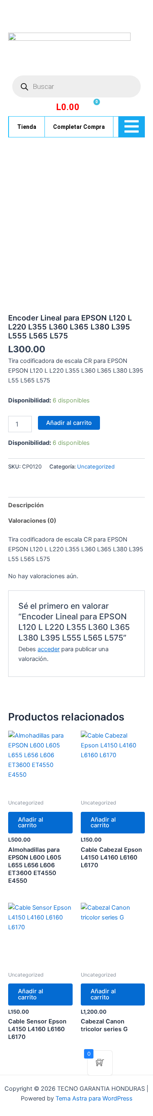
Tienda (26, 127)
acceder (49, 649)
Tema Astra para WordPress (94, 1098)
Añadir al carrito (69, 423)
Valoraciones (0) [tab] (32, 520)
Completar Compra (79, 127)
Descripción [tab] (26, 505)
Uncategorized (96, 466)
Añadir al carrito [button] (30, 822)
